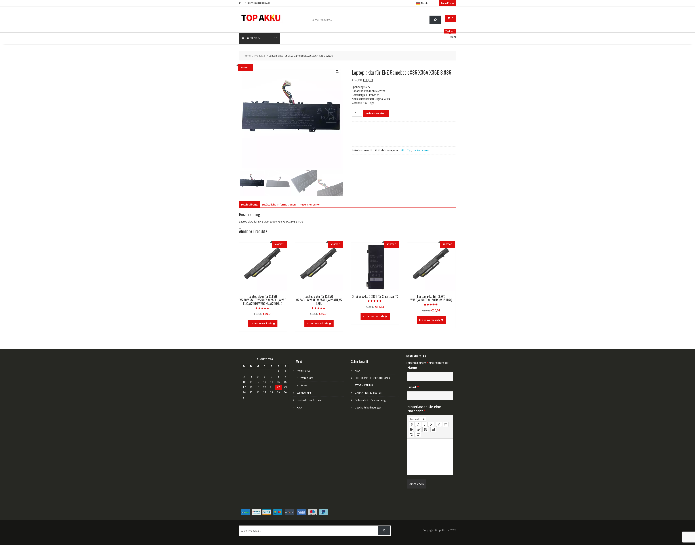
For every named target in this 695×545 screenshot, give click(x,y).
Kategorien (253, 38)
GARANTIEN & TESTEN (368, 392)
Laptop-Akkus (421, 150)
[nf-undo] (411, 434)
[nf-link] (419, 429)
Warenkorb (306, 378)
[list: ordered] (439, 424)
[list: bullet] (445, 424)
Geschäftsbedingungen (368, 407)
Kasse (304, 385)
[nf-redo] (418, 434)
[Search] (435, 20)
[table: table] (433, 429)
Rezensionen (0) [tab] (309, 204)
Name (412, 367)
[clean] (431, 424)
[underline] (424, 424)
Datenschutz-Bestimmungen (371, 400)
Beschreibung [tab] (249, 204)
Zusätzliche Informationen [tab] (279, 204)
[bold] (411, 424)
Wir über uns (304, 392)
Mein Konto (447, 3)
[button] (337, 71)
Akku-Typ (406, 150)
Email (413, 387)
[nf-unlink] (425, 429)
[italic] (418, 424)
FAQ (299, 407)
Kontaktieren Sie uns (309, 400)
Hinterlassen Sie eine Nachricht (424, 408)
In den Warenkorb (376, 113)
